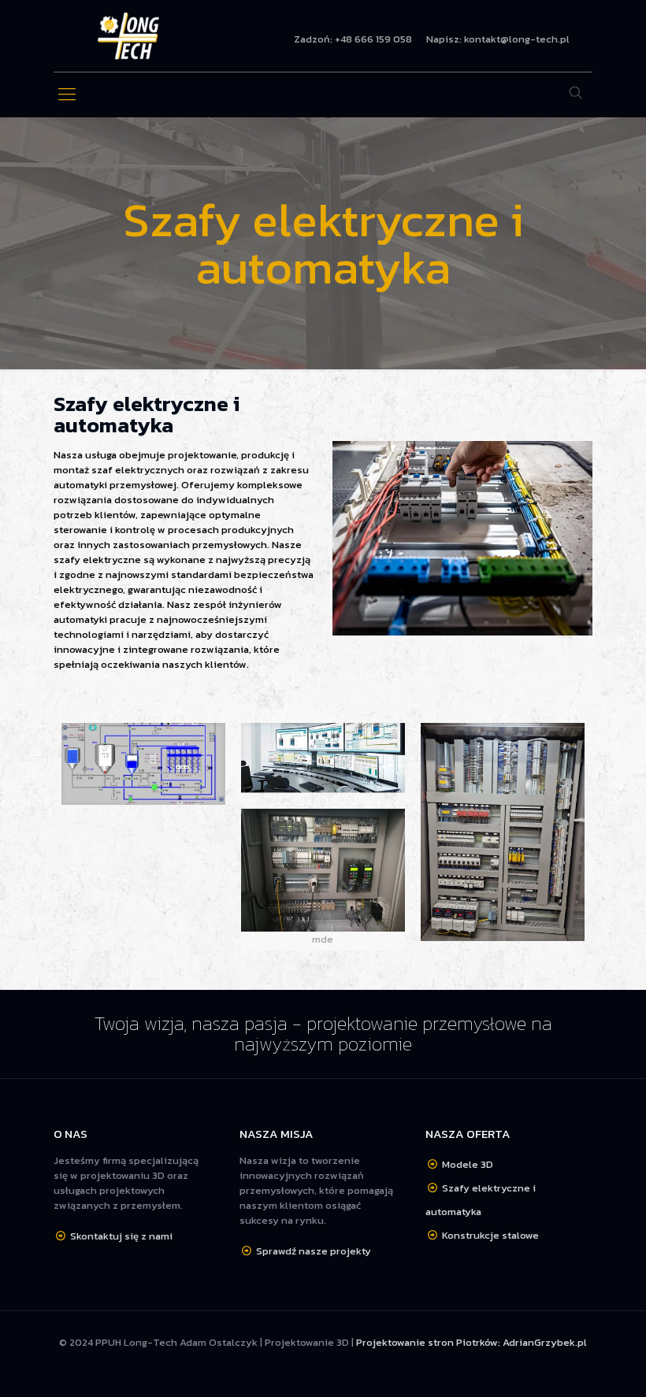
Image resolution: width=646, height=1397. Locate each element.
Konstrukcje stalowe (490, 1235)
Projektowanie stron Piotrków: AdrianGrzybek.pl (471, 1342)
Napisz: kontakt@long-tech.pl (498, 39)
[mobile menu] (67, 94)
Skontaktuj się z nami (121, 1235)
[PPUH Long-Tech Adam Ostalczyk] (128, 36)
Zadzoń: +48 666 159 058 (353, 39)
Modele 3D (467, 1164)
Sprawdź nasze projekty (313, 1250)
